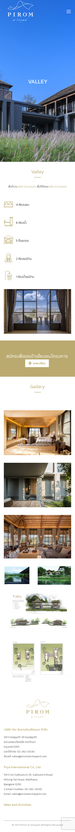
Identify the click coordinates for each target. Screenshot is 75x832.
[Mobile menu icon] (68, 11)
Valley (37, 433)
